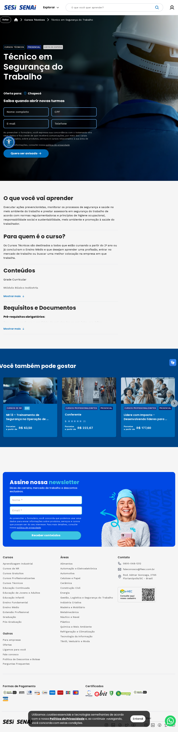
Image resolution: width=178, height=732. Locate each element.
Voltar (5, 19)
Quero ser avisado (24, 153)
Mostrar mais (12, 296)
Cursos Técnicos (34, 19)
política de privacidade (58, 145)
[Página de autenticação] (172, 7)
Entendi (138, 719)
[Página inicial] (16, 20)
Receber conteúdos (46, 535)
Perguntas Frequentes (16, 663)
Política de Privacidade (67, 719)
